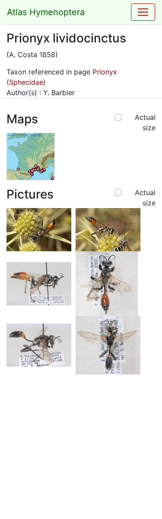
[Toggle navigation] (143, 12)
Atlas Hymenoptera (46, 12)
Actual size (145, 122)
